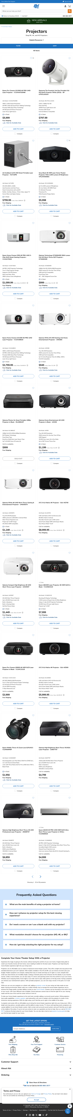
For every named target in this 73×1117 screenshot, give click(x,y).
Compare (19, 134)
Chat (28, 1086)
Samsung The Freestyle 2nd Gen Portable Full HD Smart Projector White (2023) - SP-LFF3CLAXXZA (54, 92)
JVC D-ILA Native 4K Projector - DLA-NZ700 (53, 503)
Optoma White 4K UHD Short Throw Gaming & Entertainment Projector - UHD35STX (18, 503)
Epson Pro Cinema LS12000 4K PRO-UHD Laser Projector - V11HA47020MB (16, 91)
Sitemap (25, 1110)
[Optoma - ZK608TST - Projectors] (18, 811)
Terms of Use (7, 1110)
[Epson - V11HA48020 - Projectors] (18, 319)
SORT (55, 46)
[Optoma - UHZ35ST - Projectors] (18, 566)
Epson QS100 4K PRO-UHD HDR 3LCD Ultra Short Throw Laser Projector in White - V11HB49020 (54, 832)
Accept (36, 1100)
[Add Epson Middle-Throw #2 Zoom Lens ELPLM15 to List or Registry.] (32, 716)
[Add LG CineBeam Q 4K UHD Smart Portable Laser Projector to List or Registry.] (32, 141)
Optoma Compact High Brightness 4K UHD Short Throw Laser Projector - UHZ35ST (16, 586)
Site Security (33, 1110)
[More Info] (24, 201)
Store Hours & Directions (38, 1083)
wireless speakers (20, 998)
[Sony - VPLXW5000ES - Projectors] (55, 154)
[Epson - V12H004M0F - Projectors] (18, 728)
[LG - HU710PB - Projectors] (18, 154)
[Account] (65, 6)
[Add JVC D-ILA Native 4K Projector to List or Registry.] (68, 471)
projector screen (41, 985)
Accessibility (42, 1110)
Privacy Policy (17, 1110)
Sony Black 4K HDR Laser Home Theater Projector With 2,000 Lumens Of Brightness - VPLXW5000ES (54, 175)
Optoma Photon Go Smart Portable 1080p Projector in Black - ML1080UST (16, 421)
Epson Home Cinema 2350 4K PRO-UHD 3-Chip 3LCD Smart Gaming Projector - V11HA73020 (16, 257)
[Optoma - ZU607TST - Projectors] (55, 728)
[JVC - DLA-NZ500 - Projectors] (55, 648)
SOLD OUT (18, 459)
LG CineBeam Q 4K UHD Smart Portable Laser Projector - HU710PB (17, 174)
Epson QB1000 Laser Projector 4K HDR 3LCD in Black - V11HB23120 (54, 586)
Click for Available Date (13, 123)
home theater (41, 989)
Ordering (5, 1075)
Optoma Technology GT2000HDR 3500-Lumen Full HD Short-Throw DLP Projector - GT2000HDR (54, 257)
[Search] (70, 11)
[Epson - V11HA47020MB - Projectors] (18, 71)
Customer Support (9, 1061)
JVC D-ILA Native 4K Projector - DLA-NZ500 (53, 667)
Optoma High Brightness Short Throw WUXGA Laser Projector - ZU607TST (54, 748)
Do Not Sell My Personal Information (59, 1110)
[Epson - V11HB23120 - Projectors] (55, 566)
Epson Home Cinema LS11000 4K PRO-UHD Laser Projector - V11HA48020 (17, 339)
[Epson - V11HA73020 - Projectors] (18, 236)
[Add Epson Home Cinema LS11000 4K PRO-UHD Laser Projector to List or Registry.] (32, 306)
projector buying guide (58, 1011)
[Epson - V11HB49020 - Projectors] (55, 811)
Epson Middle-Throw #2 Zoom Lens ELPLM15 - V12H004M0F (18, 748)
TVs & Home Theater (7, 26)
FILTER (18, 46)
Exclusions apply (49, 1024)
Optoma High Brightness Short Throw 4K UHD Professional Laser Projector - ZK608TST (18, 831)
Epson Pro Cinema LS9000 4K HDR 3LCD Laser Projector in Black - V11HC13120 (18, 668)
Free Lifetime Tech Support (8, 1)
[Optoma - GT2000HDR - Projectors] (55, 236)
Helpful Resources (35, 40)
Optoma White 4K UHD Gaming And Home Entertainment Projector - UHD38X (53, 339)
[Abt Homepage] (36, 6)
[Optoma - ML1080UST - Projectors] (18, 401)
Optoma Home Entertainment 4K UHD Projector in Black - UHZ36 (51, 421)
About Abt (6, 1068)
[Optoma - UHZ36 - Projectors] (55, 401)
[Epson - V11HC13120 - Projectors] (18, 648)
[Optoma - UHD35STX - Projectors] (18, 483)
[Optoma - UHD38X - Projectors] (55, 319)
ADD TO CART (18, 129)
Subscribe (55, 1029)
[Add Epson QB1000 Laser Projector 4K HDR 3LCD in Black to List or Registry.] (68, 553)
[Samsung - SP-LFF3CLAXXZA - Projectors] (55, 71)
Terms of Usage (36, 1094)
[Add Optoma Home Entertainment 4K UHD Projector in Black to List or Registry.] (68, 389)
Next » (40, 876)
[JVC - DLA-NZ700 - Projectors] (55, 483)
